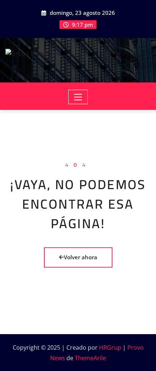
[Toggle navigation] (78, 97)
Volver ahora (80, 257)
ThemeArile (90, 358)
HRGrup (110, 347)
